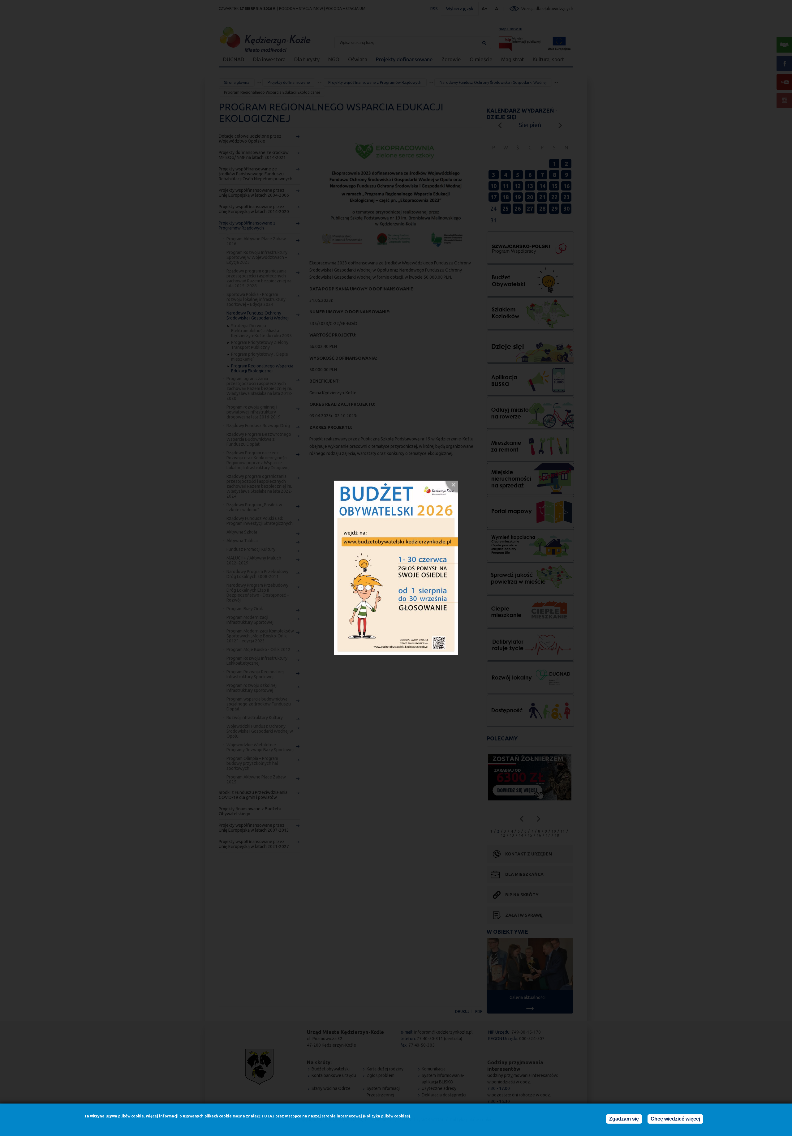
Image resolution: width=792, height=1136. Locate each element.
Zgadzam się (624, 1118)
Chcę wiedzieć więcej (675, 1118)
